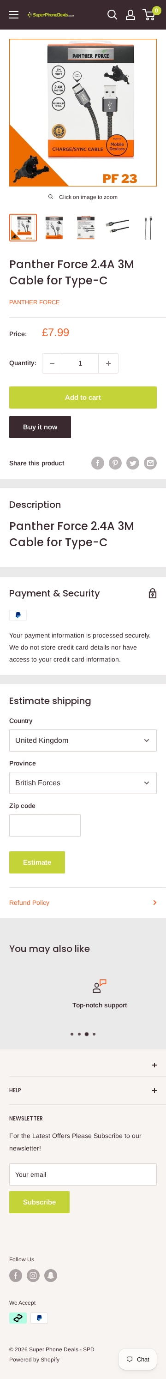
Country (21, 720)
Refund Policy (29, 902)
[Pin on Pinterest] (115, 463)
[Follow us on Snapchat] (50, 1275)
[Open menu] (13, 14)
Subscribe (39, 1202)
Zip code (22, 805)
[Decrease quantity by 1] (52, 363)
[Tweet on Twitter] (132, 463)
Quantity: (22, 363)
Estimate (37, 862)
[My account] (130, 15)
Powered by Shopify (34, 1359)
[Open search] (112, 15)
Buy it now (40, 427)
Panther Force (34, 302)
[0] (149, 14)
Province (22, 763)
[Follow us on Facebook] (15, 1275)
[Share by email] (150, 463)
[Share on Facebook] (97, 463)
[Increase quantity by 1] (108, 363)
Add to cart (83, 397)
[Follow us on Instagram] (33, 1275)
